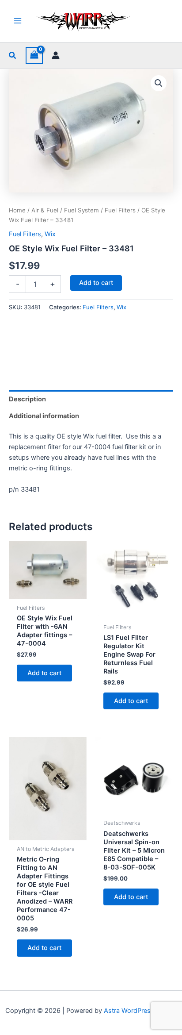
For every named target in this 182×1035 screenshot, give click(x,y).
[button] (13, 55)
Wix (50, 234)
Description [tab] (27, 399)
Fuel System (81, 210)
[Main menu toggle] (18, 21)
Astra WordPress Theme (140, 1011)
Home (17, 210)
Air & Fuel (44, 210)
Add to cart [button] (44, 673)
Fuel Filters (120, 210)
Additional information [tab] (44, 416)
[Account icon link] (56, 55)
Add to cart (96, 283)
